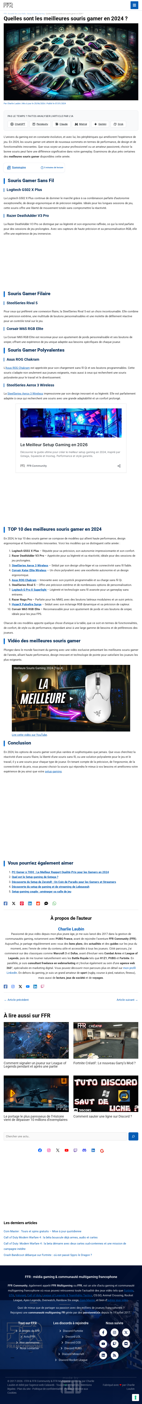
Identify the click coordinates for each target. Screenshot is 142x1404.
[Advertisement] (71, 265)
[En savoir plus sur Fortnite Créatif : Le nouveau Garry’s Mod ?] (105, 1040)
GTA (11, 1295)
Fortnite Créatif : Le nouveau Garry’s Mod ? (104, 1063)
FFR (5, 14)
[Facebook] (5, 903)
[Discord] (84, 1150)
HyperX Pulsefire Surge (26, 604)
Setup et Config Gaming (36, 14)
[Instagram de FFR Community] (49, 1150)
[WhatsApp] (54, 903)
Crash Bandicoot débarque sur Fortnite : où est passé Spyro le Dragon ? (48, 1255)
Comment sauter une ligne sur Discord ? (102, 1116)
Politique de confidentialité (47, 1388)
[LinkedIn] (35, 986)
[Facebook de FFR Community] (40, 1150)
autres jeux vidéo (117, 1300)
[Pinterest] (22, 903)
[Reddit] (38, 903)
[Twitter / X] (14, 903)
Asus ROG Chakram (18, 368)
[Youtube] (103, 1344)
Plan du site (24, 1388)
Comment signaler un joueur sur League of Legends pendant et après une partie (35, 1064)
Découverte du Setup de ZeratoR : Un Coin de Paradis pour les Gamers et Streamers (64, 882)
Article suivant (127, 1000)
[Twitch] (42, 986)
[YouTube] (28, 986)
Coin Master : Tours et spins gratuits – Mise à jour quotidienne (42, 1231)
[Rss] (115, 1355)
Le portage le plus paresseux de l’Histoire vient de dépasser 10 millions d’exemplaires (35, 1118)
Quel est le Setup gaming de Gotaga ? (35, 877)
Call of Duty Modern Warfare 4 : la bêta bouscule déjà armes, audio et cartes (51, 1237)
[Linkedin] (30, 903)
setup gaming (53, 771)
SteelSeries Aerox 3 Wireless (25, 393)
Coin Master (87, 1300)
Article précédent (16, 1000)
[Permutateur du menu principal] (134, 5)
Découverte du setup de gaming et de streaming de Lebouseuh (50, 886)
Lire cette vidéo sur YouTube (29, 735)
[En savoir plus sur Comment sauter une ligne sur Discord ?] (105, 1093)
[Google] (102, 1151)
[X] (57, 1150)
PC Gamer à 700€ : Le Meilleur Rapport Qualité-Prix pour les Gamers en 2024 (60, 872)
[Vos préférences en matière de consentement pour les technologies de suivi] (135, 1397)
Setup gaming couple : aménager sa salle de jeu (41, 891)
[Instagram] (13, 986)
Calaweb (49, 1384)
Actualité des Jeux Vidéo (17, 14)
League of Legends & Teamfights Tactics (67, 1295)
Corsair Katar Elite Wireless (29, 570)
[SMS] (46, 903)
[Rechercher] (133, 1136)
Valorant (20, 1295)
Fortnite (128, 1290)
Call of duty (34, 1295)
